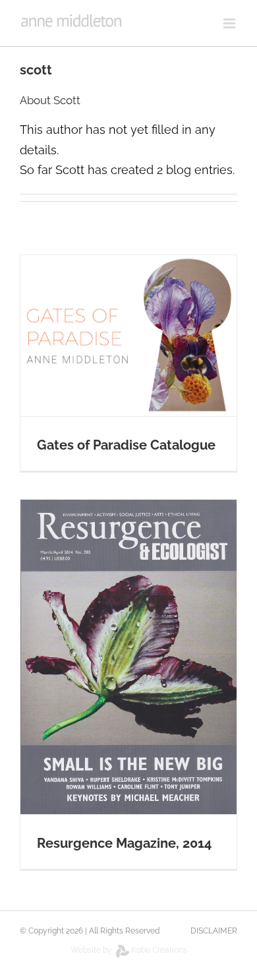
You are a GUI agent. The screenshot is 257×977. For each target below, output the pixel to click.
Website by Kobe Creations (129, 950)
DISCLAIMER (213, 930)
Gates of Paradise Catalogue (126, 445)
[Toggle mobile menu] (230, 23)
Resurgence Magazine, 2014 (124, 843)
